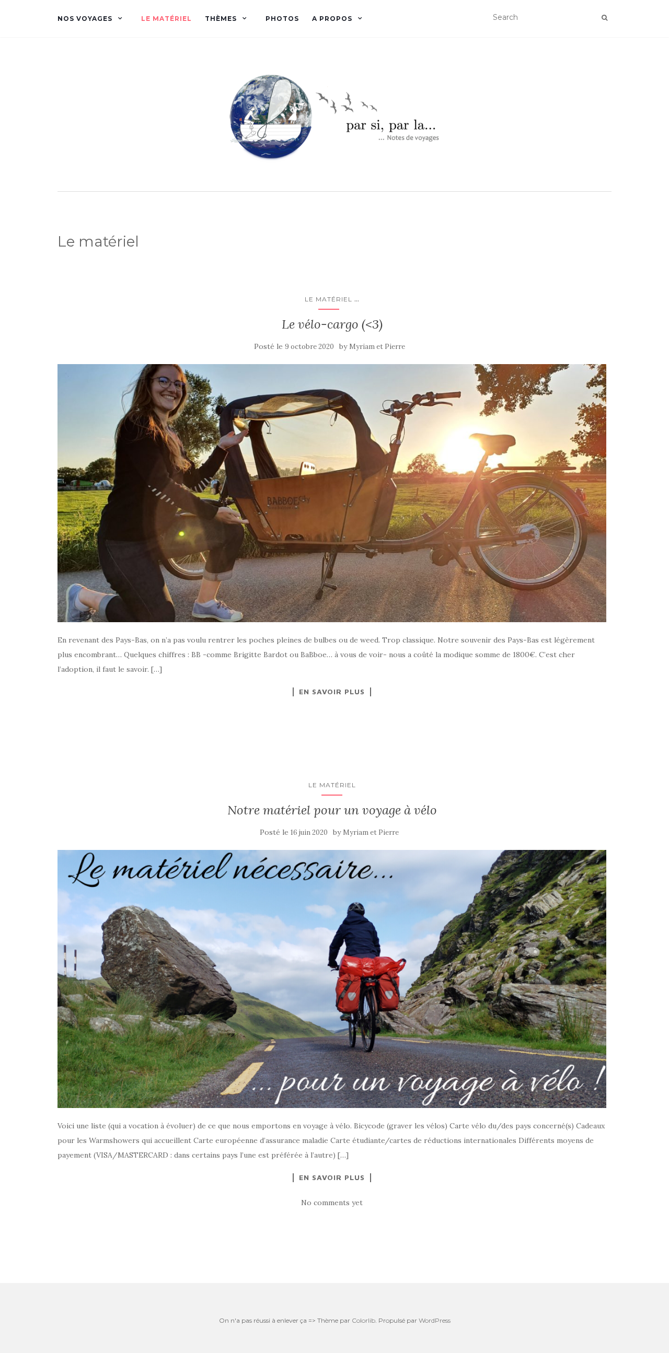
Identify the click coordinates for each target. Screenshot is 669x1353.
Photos (282, 18)
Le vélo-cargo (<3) (332, 324)
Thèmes (221, 18)
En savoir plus (332, 691)
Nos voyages (84, 18)
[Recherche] (604, 18)
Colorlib (363, 1320)
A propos (332, 18)
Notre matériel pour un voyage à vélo (332, 810)
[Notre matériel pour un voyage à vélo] (331, 979)
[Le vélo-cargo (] (331, 493)
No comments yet (332, 1202)
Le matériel (166, 18)
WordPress (435, 1320)
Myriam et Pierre (377, 346)
